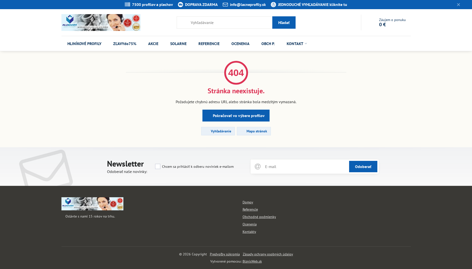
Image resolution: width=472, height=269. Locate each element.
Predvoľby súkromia (225, 254)
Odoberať (363, 166)
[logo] (92, 209)
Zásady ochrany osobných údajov (268, 254)
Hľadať (284, 22)
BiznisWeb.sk (252, 261)
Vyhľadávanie (220, 131)
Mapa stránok (256, 131)
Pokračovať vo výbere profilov (238, 115)
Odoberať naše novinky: (127, 171)
